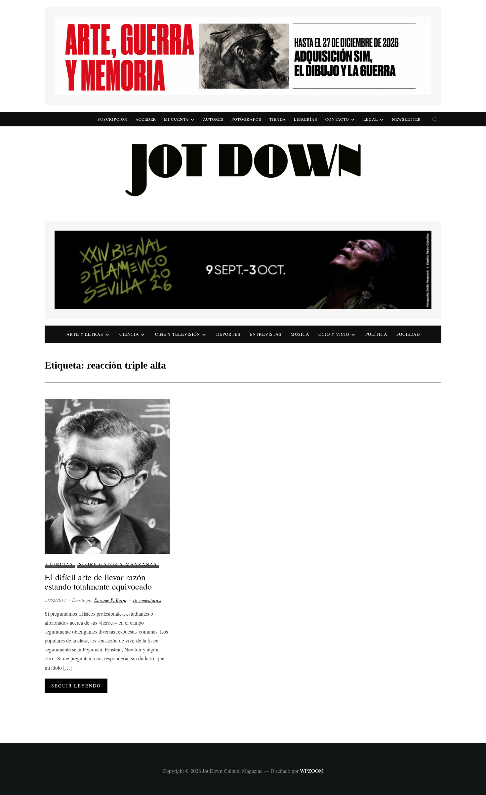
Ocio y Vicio (333, 334)
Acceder (146, 119)
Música (300, 334)
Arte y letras (84, 334)
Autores (213, 119)
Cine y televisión (177, 334)
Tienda (277, 119)
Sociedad (408, 334)
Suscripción (113, 119)
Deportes (228, 334)
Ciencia (129, 334)
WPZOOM (312, 770)
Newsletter (406, 119)
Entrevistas (265, 334)
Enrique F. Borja (110, 600)
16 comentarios (147, 600)
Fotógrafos (246, 119)
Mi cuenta (176, 119)
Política (376, 334)
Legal (370, 119)
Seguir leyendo (76, 686)
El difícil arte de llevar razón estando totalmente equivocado (98, 581)
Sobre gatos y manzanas (118, 564)
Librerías (305, 119)
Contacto (337, 119)
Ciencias (59, 564)
